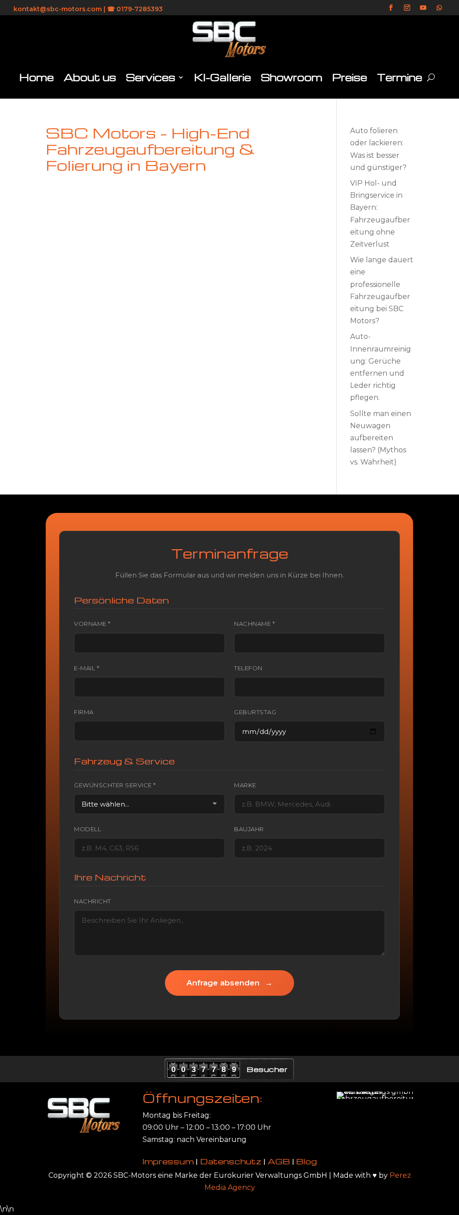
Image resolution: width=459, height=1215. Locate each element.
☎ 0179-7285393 (135, 9)
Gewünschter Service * (115, 785)
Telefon (248, 668)
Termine (399, 77)
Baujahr (249, 829)
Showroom (291, 77)
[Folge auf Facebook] (391, 7)
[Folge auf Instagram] (407, 7)
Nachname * (254, 623)
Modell (87, 829)
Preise (349, 77)
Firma (84, 712)
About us (90, 77)
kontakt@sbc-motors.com (57, 9)
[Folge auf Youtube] (423, 7)
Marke (245, 785)
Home (36, 77)
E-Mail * (86, 668)
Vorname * (92, 623)
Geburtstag (255, 712)
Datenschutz (230, 1161)
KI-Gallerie (222, 77)
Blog (306, 1161)
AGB (279, 1161)
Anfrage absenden (229, 983)
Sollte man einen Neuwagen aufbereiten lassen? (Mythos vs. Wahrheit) (380, 438)
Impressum (168, 1161)
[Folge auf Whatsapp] (439, 7)
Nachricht (92, 901)
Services (150, 77)
